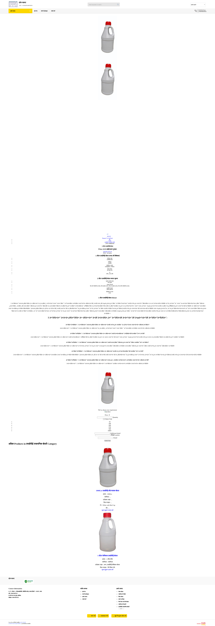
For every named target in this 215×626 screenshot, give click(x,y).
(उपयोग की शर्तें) (23, 622)
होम (109, 239)
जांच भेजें (109, 236)
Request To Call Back (107, 238)
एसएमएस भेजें (104, 616)
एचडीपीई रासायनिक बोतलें (110, 242)
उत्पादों (109, 241)
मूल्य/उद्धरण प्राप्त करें (107, 251)
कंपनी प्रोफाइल (44, 11)
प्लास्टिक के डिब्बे (122, 594)
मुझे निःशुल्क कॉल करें (120, 616)
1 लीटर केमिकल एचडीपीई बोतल (108, 556)
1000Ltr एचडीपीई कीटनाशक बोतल (107, 491)
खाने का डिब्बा (121, 599)
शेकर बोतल (121, 591)
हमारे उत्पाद (12, 11)
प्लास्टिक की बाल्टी (122, 604)
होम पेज (35, 11)
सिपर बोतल (121, 596)
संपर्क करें (53, 11)
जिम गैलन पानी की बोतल (124, 601)
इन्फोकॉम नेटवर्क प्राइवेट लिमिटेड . (15, 623)
